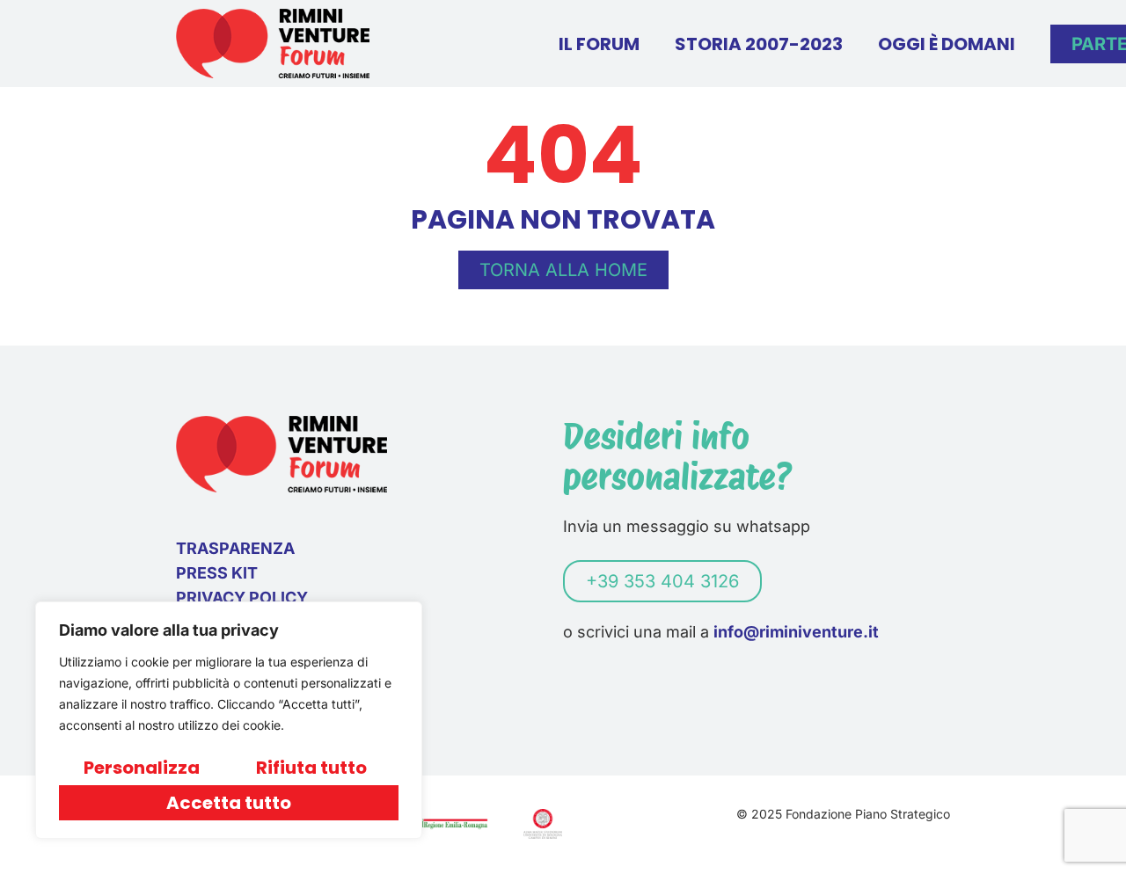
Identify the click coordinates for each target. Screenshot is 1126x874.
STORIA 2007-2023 (759, 44)
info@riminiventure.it (796, 632)
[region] (228, 720)
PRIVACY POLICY (242, 597)
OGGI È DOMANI (946, 44)
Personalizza (142, 767)
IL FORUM (599, 44)
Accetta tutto (228, 802)
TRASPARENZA (235, 548)
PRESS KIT (217, 573)
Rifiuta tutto (311, 767)
